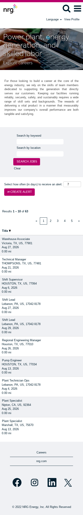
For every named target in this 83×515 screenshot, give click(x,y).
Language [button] (53, 19)
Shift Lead (8, 299)
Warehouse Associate (16, 239)
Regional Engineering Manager (21, 340)
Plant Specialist (12, 400)
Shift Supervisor (12, 279)
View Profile (71, 19)
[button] (77, 8)
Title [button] (5, 230)
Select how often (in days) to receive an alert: (33, 184)
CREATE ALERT (21, 192)
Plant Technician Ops (15, 380)
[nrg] (9, 8)
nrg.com (41, 461)
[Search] (66, 8)
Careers (41, 452)
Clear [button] (17, 168)
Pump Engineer (12, 360)
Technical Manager (14, 259)
